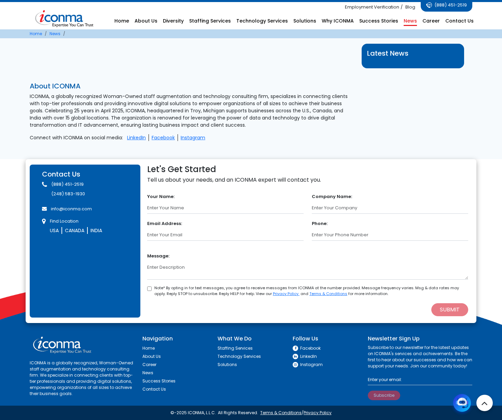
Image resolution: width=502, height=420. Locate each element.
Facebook (163, 137)
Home (121, 20)
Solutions (304, 20)
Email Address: (164, 223)
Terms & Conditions (328, 293)
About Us (146, 20)
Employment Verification (372, 7)
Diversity (173, 20)
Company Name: (332, 196)
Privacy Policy (286, 293)
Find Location (64, 221)
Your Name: (161, 196)
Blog (410, 7)
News (410, 20)
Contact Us (459, 20)
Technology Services (262, 20)
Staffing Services (210, 20)
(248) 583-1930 (68, 194)
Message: (158, 256)
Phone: (319, 223)
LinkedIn (136, 137)
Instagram (193, 137)
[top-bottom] (484, 403)
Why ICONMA (338, 20)
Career (431, 20)
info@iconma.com (71, 209)
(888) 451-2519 (450, 5)
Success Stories (378, 20)
